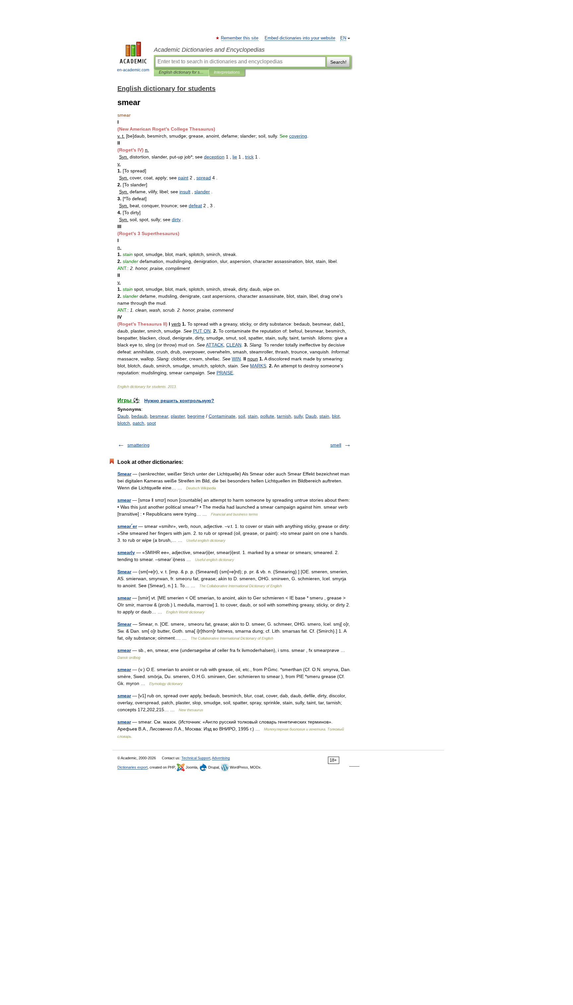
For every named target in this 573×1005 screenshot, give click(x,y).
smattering (138, 445)
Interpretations (227, 72)
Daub (123, 416)
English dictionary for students (181, 72)
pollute (267, 416)
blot (336, 416)
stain (253, 416)
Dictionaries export (132, 767)
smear (124, 500)
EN (343, 38)
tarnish (284, 416)
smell (335, 445)
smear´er (127, 526)
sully (298, 416)
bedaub (139, 416)
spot (151, 423)
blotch (123, 423)
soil (241, 416)
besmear (159, 416)
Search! (338, 62)
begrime (196, 416)
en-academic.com (133, 70)
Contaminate (222, 416)
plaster (178, 416)
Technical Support (195, 758)
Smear (124, 473)
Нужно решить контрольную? (179, 400)
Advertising (221, 758)
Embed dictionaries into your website (300, 38)
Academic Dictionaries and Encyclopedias (209, 49)
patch (138, 423)
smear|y (126, 552)
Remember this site (240, 38)
